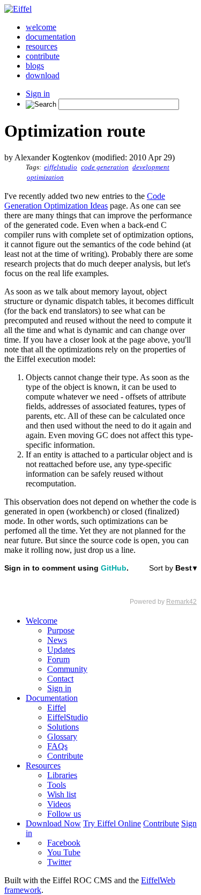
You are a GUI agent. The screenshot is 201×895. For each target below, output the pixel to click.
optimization (45, 177)
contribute (42, 56)
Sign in (38, 93)
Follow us (64, 813)
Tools (56, 784)
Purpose (61, 630)
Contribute (65, 755)
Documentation (52, 697)
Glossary (62, 736)
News (57, 640)
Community (67, 669)
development (150, 167)
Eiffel (56, 707)
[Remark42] (100, 584)
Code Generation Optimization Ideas (84, 200)
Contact (60, 678)
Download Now (53, 823)
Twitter (59, 862)
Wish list (61, 794)
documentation (51, 36)
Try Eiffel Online (112, 823)
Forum (58, 659)
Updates (61, 649)
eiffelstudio (60, 167)
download (42, 75)
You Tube (63, 852)
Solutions (63, 726)
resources (41, 46)
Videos (59, 804)
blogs (35, 65)
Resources (43, 765)
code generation (105, 167)
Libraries (62, 775)
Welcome (41, 620)
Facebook (63, 842)
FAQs (57, 746)
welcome (41, 27)
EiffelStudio (67, 717)
